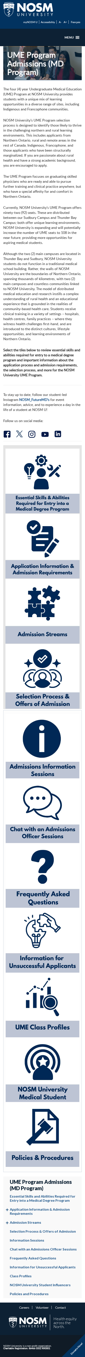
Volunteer (42, 1307)
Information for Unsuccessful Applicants (43, 1267)
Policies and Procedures (29, 1294)
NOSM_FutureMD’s (34, 399)
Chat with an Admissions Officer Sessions (43, 1249)
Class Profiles (21, 1276)
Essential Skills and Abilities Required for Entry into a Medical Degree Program (42, 1198)
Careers (24, 1307)
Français (75, 22)
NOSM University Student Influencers (40, 1285)
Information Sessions (27, 1240)
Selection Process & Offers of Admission (43, 1231)
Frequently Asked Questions (33, 1258)
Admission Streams (25, 1222)
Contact (60, 1307)
